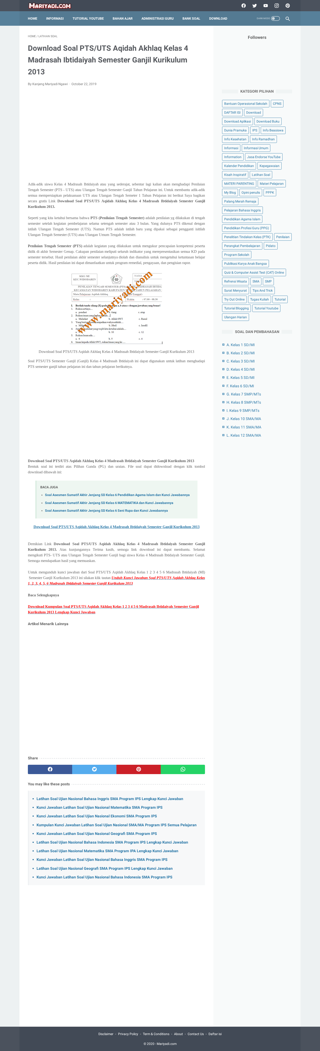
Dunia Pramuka (235, 130)
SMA (256, 281)
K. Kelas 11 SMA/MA (244, 427)
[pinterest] (287, 5)
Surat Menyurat (235, 290)
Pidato (270, 246)
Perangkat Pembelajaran (242, 246)
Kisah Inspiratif (235, 175)
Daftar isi (215, 1034)
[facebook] (243, 5)
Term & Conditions (156, 1034)
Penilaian (283, 237)
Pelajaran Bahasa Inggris (242, 210)
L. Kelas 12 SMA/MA (244, 435)
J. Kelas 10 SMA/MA (244, 419)
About (178, 1034)
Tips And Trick (263, 290)
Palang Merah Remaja (240, 201)
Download (218, 18)
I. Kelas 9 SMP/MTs (243, 410)
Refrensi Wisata (235, 281)
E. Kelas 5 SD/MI (240, 377)
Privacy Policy (128, 1034)
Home (32, 18)
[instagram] (276, 5)
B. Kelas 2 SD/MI (241, 353)
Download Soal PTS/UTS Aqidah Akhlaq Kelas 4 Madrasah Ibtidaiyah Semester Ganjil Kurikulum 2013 (116, 527)
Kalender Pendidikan (239, 166)
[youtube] (265, 5)
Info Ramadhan (263, 139)
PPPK (270, 192)
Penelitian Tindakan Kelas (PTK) (247, 237)
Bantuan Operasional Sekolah (245, 103)
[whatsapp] (183, 769)
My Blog (230, 192)
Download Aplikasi (237, 121)
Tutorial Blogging (236, 308)
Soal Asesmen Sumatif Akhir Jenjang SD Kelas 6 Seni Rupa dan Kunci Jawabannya (106, 511)
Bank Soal (191, 18)
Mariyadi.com (167, 1044)
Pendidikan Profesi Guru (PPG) (246, 228)
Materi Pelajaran (272, 183)
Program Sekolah (236, 255)
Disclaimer (105, 1034)
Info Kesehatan (235, 139)
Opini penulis (251, 192)
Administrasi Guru (157, 18)
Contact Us (196, 1034)
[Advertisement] (116, 137)
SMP (268, 281)
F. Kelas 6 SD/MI (240, 386)
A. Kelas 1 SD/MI (241, 345)
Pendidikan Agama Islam (242, 219)
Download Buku (268, 121)
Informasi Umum (256, 148)
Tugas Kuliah (259, 299)
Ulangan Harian (235, 317)
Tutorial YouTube (88, 18)
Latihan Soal (261, 175)
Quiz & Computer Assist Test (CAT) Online (254, 272)
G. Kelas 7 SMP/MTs (244, 394)
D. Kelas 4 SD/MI (241, 369)
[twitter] (254, 5)
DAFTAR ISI (232, 112)
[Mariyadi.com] (53, 6)
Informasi (55, 18)
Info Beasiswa (273, 130)
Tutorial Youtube (266, 308)
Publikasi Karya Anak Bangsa (245, 263)
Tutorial (280, 299)
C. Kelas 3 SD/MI (241, 361)
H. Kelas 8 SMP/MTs (244, 402)
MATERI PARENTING (239, 183)
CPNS (277, 103)
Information (233, 157)
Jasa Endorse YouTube (263, 157)
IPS (254, 130)
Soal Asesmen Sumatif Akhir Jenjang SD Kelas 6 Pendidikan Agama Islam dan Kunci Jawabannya (117, 495)
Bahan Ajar (123, 18)
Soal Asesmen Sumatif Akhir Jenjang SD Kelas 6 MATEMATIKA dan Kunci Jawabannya (109, 503)
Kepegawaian (269, 166)
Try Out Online (234, 299)
